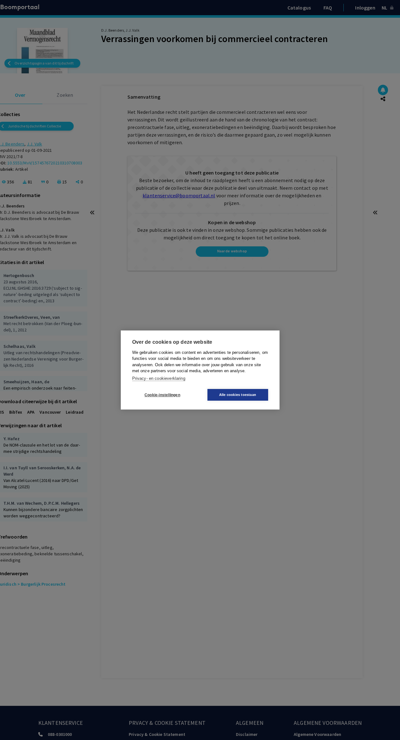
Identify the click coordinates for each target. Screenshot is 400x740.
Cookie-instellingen (162, 395)
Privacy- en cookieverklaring (158, 378)
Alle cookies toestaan (237, 395)
